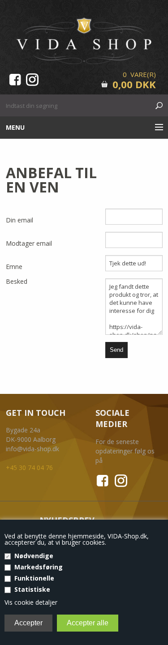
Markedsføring (38, 567)
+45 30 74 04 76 (29, 467)
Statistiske (32, 589)
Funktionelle (34, 578)
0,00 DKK (134, 84)
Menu (15, 127)
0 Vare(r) (139, 74)
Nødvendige (33, 555)
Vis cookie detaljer (30, 602)
